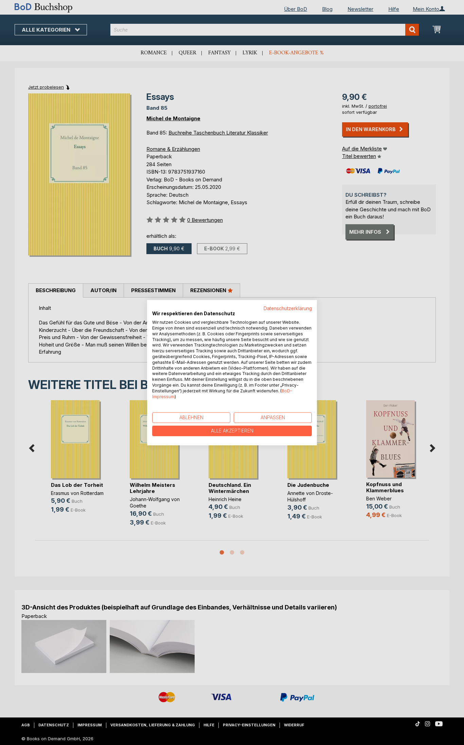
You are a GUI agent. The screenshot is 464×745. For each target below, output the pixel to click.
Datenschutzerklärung (288, 308)
